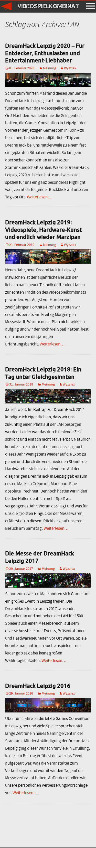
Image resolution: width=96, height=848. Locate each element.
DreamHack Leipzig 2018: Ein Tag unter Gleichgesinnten (43, 373)
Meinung (49, 68)
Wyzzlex (70, 68)
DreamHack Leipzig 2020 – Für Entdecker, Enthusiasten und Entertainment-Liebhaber (44, 53)
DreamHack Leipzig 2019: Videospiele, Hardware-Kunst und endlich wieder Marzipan (43, 229)
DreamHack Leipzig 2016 (37, 685)
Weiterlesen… (39, 197)
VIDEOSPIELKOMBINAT (48, 6)
